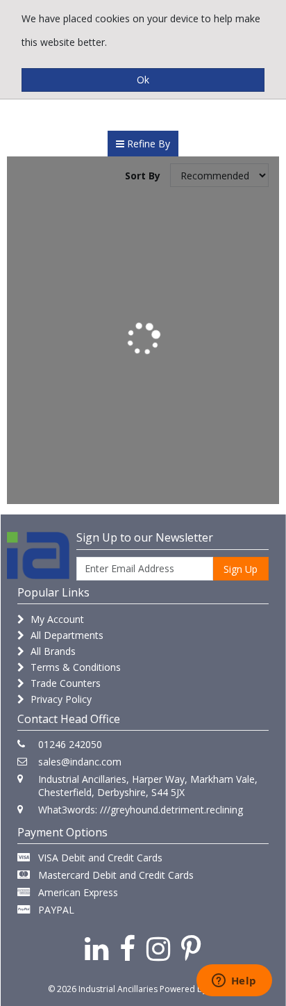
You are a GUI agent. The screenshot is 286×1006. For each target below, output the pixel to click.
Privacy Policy (60, 699)
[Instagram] (158, 948)
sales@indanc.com (79, 761)
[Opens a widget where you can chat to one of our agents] (234, 981)
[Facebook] (127, 948)
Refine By (147, 143)
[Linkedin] (96, 948)
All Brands (52, 651)
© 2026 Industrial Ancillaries (103, 989)
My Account (56, 619)
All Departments (65, 635)
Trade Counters (64, 683)
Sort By (142, 175)
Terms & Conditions (74, 667)
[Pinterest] (191, 948)
